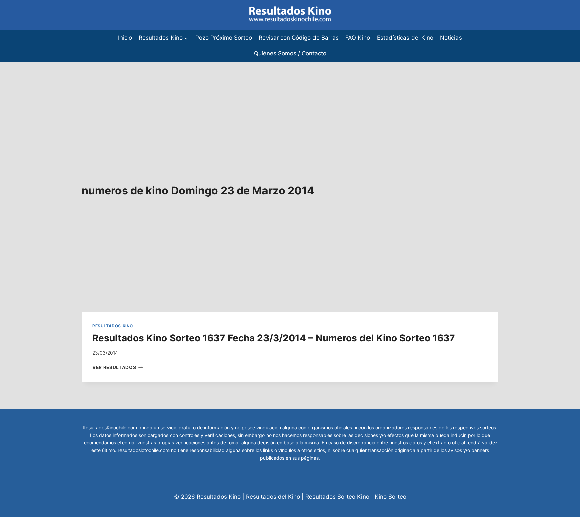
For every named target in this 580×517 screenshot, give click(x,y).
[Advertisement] (201, 109)
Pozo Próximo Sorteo (223, 37)
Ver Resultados (117, 367)
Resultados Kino (112, 325)
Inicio (125, 37)
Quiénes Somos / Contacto (290, 53)
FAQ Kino (357, 37)
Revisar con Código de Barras (299, 37)
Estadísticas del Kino (405, 37)
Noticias (451, 37)
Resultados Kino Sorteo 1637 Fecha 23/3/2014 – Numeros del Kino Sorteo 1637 (273, 338)
